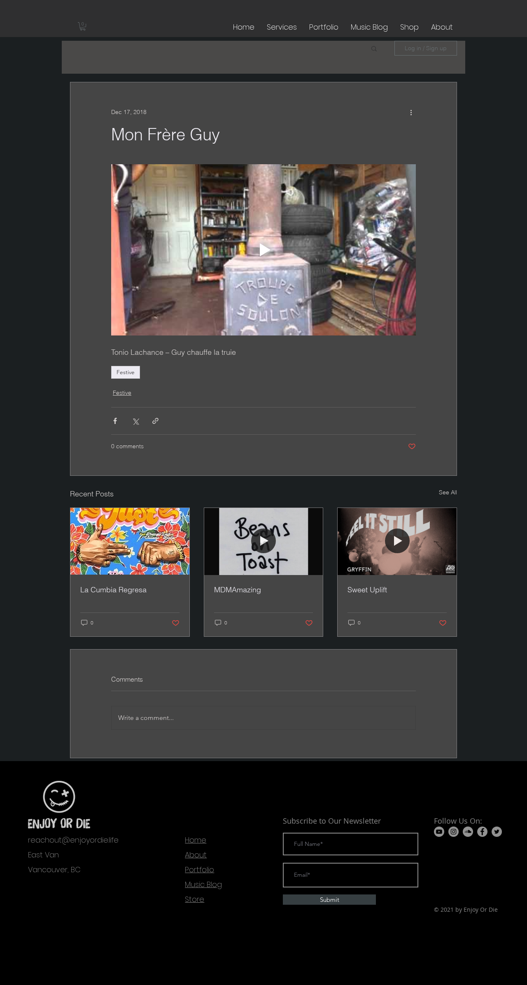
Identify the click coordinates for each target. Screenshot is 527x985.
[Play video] (263, 249)
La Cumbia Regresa (113, 589)
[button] (83, 26)
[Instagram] (453, 832)
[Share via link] (155, 421)
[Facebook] (482, 832)
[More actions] (411, 112)
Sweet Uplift (367, 589)
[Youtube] (439, 832)
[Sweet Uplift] (397, 541)
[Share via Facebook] (115, 421)
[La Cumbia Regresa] (129, 541)
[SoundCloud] (468, 832)
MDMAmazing (237, 589)
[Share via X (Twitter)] (135, 421)
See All (448, 492)
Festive (126, 372)
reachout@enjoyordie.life (73, 840)
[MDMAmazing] (263, 541)
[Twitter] (497, 832)
